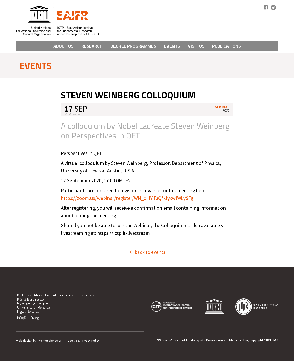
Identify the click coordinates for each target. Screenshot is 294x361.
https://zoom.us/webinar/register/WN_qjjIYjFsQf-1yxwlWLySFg (127, 198)
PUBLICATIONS (226, 45)
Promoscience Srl (50, 341)
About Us (63, 45)
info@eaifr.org (28, 317)
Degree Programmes (133, 45)
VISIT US (196, 45)
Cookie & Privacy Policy (84, 341)
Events (172, 45)
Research (92, 45)
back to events (149, 252)
